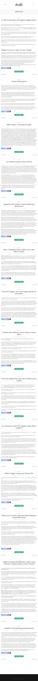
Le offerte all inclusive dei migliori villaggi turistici (19, 20)
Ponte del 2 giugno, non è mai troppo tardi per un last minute (19, 292)
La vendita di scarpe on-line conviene (19, 162)
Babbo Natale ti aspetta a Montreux (7, 146)
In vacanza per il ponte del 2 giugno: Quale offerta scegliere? (19, 427)
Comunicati (19, 79)
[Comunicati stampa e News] (19, 4)
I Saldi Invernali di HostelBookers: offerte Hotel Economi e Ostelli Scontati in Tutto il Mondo (19, 563)
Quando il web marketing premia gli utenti (19, 628)
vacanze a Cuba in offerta (20, 211)
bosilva (16, 126)
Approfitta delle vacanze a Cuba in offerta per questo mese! (19, 205)
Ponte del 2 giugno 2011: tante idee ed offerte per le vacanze (19, 380)
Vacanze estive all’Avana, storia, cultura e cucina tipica (19, 333)
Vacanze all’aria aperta (19, 81)
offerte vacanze (30, 432)
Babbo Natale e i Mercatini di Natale (19, 125)
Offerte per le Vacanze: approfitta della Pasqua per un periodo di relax (19, 516)
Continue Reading (19, 71)
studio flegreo (16, 83)
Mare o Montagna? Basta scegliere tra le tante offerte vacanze (19, 250)
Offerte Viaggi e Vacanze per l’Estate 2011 (19, 473)
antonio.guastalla (16, 163)
